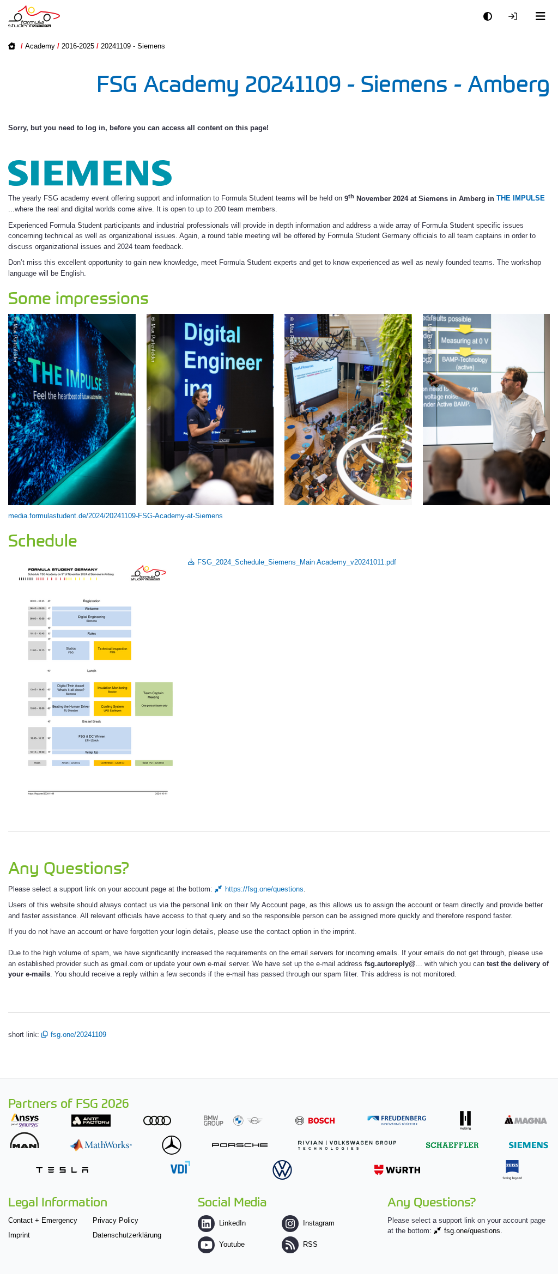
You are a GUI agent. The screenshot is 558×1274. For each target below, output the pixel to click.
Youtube (232, 1244)
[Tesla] (62, 1169)
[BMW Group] (233, 1120)
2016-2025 (78, 46)
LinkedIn (232, 1223)
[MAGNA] (526, 1119)
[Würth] (397, 1169)
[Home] (34, 16)
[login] (515, 16)
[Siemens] (528, 1145)
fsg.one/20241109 (78, 1034)
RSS (310, 1244)
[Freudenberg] (396, 1120)
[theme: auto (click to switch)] (490, 16)
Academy (40, 46)
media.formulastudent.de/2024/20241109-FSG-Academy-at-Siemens (115, 516)
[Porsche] (240, 1145)
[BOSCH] (315, 1120)
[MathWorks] (101, 1145)
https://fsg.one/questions (264, 889)
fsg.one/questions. (473, 1231)
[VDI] (180, 1166)
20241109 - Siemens (133, 46)
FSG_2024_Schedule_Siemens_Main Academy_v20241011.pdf (296, 562)
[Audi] (157, 1120)
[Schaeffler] (452, 1145)
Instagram (319, 1223)
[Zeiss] (512, 1169)
